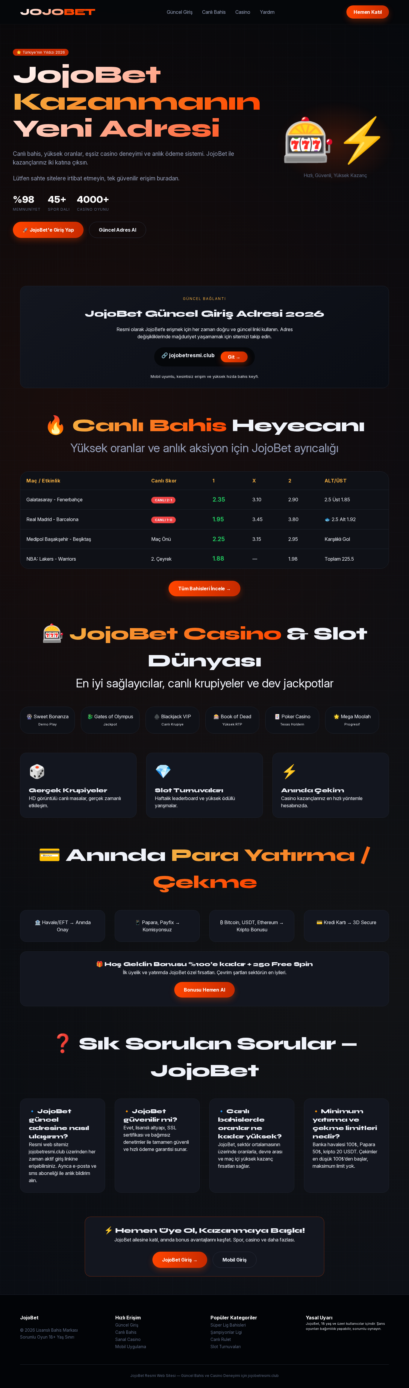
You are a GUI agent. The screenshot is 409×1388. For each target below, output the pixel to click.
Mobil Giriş (234, 1260)
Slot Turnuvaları (225, 1346)
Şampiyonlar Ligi (226, 1332)
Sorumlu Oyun (34, 1337)
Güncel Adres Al (117, 230)
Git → (234, 357)
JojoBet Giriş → (180, 1260)
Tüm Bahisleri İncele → (204, 589)
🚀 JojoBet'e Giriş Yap (48, 230)
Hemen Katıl (368, 12)
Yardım (267, 12)
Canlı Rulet (220, 1339)
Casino (242, 12)
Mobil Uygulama (130, 1346)
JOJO (57, 12)
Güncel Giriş (180, 12)
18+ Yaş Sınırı (61, 1337)
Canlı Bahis (214, 12)
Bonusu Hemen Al (204, 990)
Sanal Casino (128, 1339)
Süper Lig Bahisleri (228, 1325)
